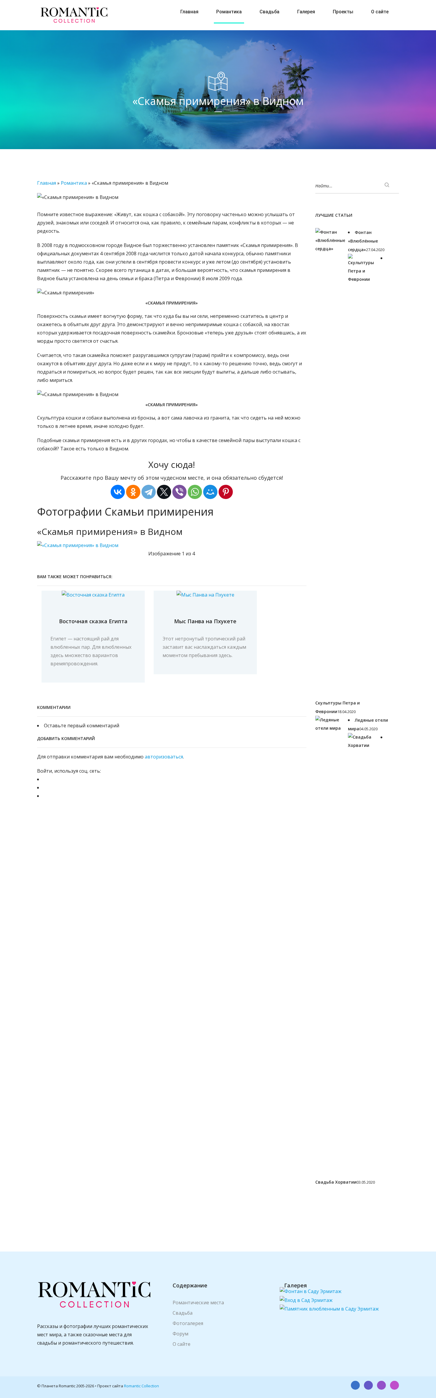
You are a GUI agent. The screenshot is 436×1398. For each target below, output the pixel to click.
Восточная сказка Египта (93, 621)
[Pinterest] (226, 492)
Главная (189, 12)
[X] (164, 492)
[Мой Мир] (210, 492)
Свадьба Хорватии (336, 1182)
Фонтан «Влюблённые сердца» (363, 240)
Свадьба (269, 12)
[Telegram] (148, 492)
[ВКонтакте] (118, 492)
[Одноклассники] (133, 492)
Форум (180, 1333)
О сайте (380, 12)
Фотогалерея (188, 1323)
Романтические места (198, 1302)
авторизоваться (164, 756)
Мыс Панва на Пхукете (205, 621)
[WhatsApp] (195, 492)
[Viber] (179, 492)
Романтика (229, 12)
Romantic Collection (141, 1386)
